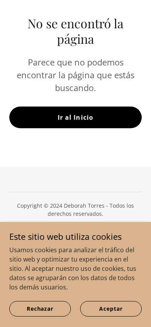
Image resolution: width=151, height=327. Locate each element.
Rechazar (40, 308)
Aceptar (110, 308)
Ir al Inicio (75, 117)
